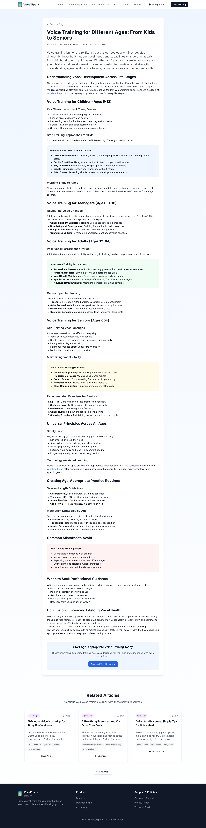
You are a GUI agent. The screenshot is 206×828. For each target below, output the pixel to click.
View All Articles (103, 772)
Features (80, 798)
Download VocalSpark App (103, 664)
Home (61, 4)
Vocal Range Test (78, 4)
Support (138, 4)
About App (82, 807)
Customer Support (144, 798)
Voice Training (98, 4)
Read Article (47, 756)
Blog (116, 4)
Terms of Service (143, 807)
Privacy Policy (141, 802)
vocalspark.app (55, 93)
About (126, 4)
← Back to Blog (55, 24)
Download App (180, 4)
